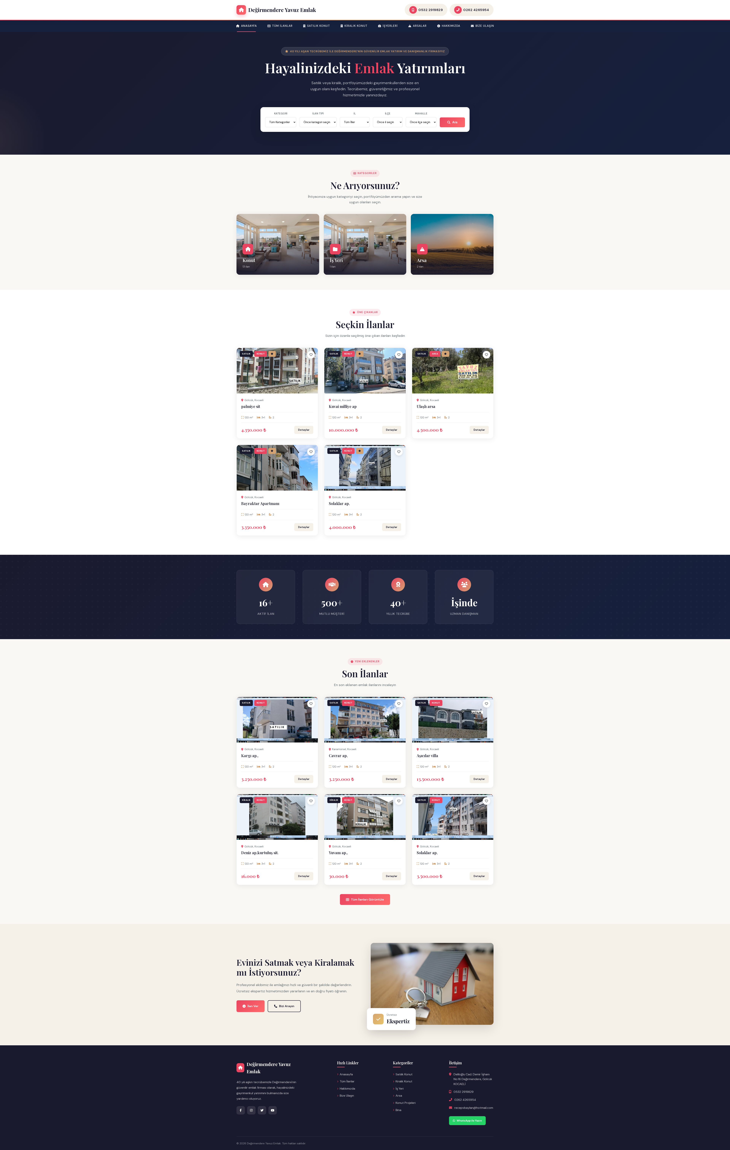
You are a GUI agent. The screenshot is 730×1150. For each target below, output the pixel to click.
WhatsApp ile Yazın (469, 1120)
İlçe (387, 113)
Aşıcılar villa (427, 755)
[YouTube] (272, 1110)
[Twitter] (262, 1110)
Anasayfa (249, 26)
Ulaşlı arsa (426, 406)
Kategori (280, 113)
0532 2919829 (464, 1092)
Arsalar (420, 26)
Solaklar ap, (339, 503)
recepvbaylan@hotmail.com (473, 1108)
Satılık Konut (318, 26)
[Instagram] (251, 1110)
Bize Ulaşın (484, 26)
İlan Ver (253, 1006)
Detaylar (303, 429)
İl (355, 113)
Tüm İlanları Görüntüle (367, 899)
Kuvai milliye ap (343, 406)
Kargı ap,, (250, 755)
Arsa (399, 1096)
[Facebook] (240, 1110)
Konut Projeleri (406, 1103)
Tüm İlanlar (282, 26)
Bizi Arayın (286, 1006)
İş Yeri (400, 1089)
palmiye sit (250, 406)
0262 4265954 (465, 1100)
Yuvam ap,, (338, 852)
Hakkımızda (451, 26)
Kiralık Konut (355, 26)
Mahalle (421, 113)
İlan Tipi (318, 113)
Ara (454, 122)
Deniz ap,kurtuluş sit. (260, 852)
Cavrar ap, (338, 755)
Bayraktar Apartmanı (260, 503)
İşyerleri (390, 26)
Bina (398, 1110)
